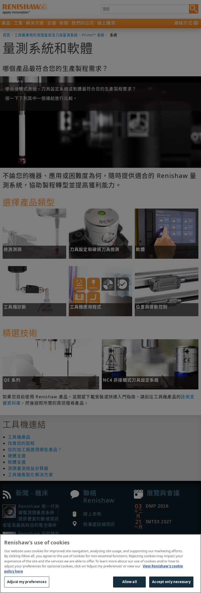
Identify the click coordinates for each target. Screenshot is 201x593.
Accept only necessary (171, 581)
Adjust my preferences (26, 581)
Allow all (129, 581)
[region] (100, 563)
